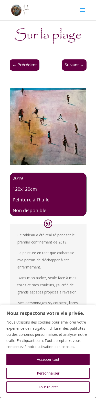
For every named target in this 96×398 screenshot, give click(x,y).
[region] (48, 351)
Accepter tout (48, 359)
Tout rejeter (48, 386)
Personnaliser (48, 373)
